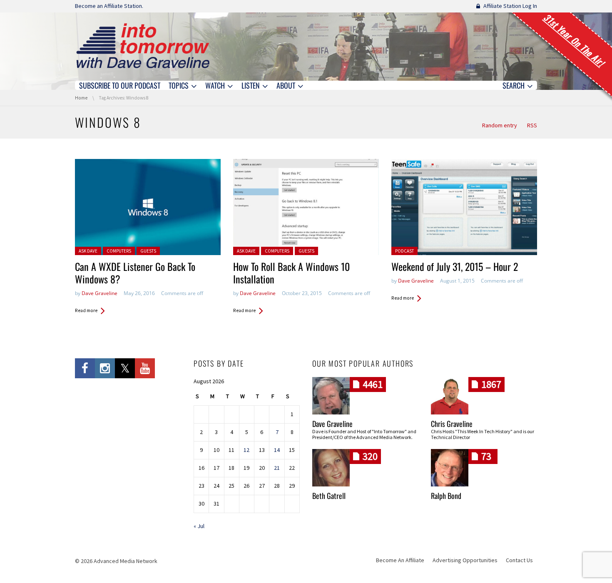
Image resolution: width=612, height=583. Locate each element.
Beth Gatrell (329, 495)
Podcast (404, 251)
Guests (148, 251)
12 (246, 450)
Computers (119, 251)
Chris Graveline (452, 423)
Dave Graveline (99, 293)
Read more (86, 310)
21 (277, 467)
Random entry (499, 125)
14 (277, 450)
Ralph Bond (446, 495)
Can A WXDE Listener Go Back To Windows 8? (135, 272)
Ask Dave (88, 251)
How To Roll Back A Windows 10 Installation (291, 272)
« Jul (199, 526)
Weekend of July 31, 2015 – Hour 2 (454, 266)
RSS (532, 125)
